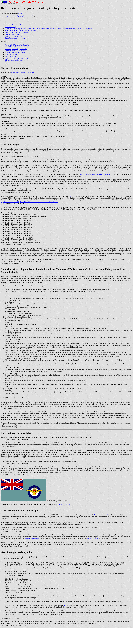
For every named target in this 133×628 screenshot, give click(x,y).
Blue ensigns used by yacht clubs (16, 49)
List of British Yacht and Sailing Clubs (17, 45)
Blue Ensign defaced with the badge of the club (20, 30)
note (64, 605)
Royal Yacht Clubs (11, 54)
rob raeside (21, 13)
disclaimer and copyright (27, 16)
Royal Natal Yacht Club (102, 515)
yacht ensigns (21, 15)
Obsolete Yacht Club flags (13, 36)
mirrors (42, 16)
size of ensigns (30, 15)
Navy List (72, 196)
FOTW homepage (10, 16)
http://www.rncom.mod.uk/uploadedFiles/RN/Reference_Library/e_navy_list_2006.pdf (29, 202)
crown (64, 515)
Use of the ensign (10, 27)
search (17, 16)
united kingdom (11, 15)
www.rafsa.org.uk (65, 504)
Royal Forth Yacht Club (32, 538)
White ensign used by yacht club (15, 52)
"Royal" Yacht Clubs (12, 34)
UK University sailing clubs (14, 60)
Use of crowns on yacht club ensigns (17, 32)
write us (37, 16)
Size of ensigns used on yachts (15, 38)
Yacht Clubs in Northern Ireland (15, 47)
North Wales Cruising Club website (22, 72)
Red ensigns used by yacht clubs (15, 51)
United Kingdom (10, 56)
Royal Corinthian (93, 538)
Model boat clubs (10, 62)
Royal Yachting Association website (16, 58)
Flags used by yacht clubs (13, 25)
